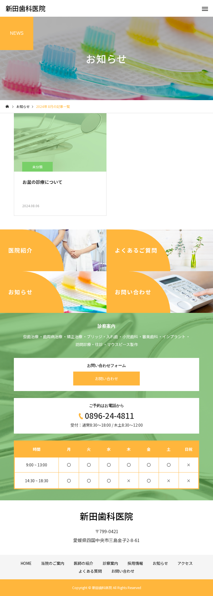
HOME (26, 563)
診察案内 (110, 563)
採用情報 (135, 563)
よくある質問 (90, 571)
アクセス (185, 563)
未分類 (37, 166)
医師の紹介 (83, 563)
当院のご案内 (52, 563)
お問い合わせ (106, 378)
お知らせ (160, 563)
